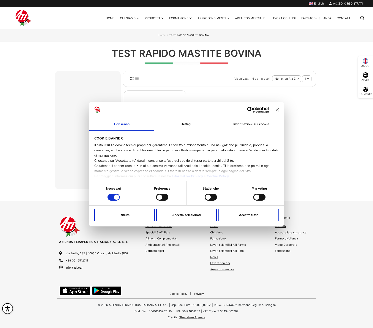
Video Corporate (286, 244)
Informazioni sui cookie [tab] (251, 124)
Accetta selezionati (186, 215)
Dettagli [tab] (187, 124)
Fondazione (283, 250)
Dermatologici (154, 250)
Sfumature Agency (192, 317)
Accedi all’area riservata (290, 232)
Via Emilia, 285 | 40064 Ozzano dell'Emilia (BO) (97, 253)
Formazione (218, 238)
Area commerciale (222, 269)
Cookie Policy (218, 176)
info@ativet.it (75, 267)
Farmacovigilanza (286, 238)
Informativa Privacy (187, 176)
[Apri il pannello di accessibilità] (7, 308)
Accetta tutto (248, 215)
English (319, 3)
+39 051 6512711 (77, 260)
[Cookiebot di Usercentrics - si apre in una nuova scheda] (250, 110)
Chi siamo (216, 232)
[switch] (162, 197)
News (214, 257)
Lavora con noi (220, 263)
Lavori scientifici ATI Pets (227, 250)
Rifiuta (125, 215)
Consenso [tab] (122, 124)
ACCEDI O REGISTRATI (348, 3)
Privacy (199, 293)
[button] (154, 18)
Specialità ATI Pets (157, 232)
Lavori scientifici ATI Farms (228, 244)
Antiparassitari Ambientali (162, 244)
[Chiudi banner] (277, 109)
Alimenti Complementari (161, 238)
